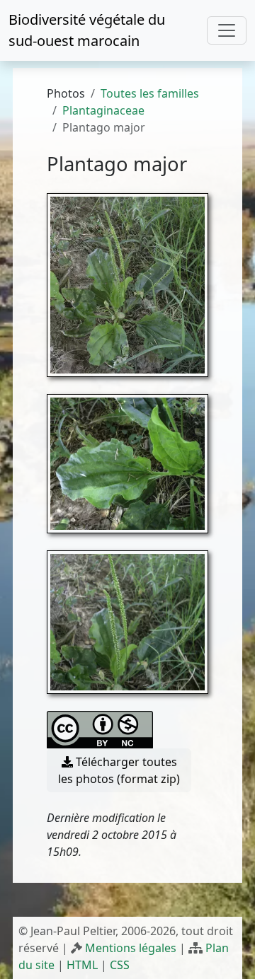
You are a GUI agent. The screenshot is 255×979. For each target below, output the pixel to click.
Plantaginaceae (103, 110)
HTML (82, 965)
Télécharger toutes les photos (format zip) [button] (119, 770)
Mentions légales (130, 948)
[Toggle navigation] (226, 30)
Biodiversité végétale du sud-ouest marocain (86, 30)
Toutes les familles (150, 93)
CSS (120, 965)
